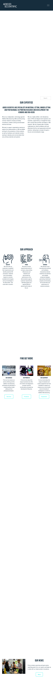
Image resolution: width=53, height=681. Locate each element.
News (39, 674)
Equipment (44, 396)
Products (26, 396)
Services (9, 396)
